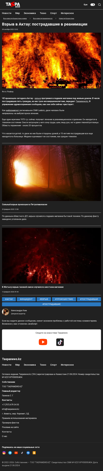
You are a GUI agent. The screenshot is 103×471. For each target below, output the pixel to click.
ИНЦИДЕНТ (27, 299)
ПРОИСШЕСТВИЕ (64, 299)
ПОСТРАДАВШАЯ (89, 299)
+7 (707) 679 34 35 (10, 404)
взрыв (38, 98)
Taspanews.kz (11, 359)
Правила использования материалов (19, 418)
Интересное (67, 13)
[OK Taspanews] (34, 453)
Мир (17, 13)
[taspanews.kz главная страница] (13, 5)
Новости (6, 13)
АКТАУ (9, 299)
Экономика (30, 13)
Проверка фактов (10, 423)
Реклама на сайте (10, 427)
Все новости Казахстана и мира (15, 18)
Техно (43, 13)
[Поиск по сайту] (99, 4)
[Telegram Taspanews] (10, 453)
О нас (4, 436)
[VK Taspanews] (28, 453)
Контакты (7, 432)
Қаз (85, 4)
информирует (12, 110)
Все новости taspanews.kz (43, 18)
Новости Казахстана (66, 18)
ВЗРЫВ (44, 299)
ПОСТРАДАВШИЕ (52, 304)
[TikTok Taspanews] (60, 342)
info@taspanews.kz (10, 409)
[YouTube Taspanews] (42, 342)
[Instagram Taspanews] (4, 453)
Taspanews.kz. (82, 101)
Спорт (53, 13)
